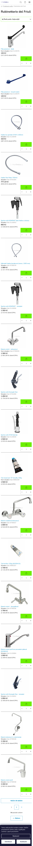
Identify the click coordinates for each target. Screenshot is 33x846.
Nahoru (17, 818)
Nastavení (16, 836)
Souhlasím (23, 842)
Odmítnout (8, 842)
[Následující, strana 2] (16, 807)
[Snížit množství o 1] (22, 63)
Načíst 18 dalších (16, 801)
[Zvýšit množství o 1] (30, 63)
